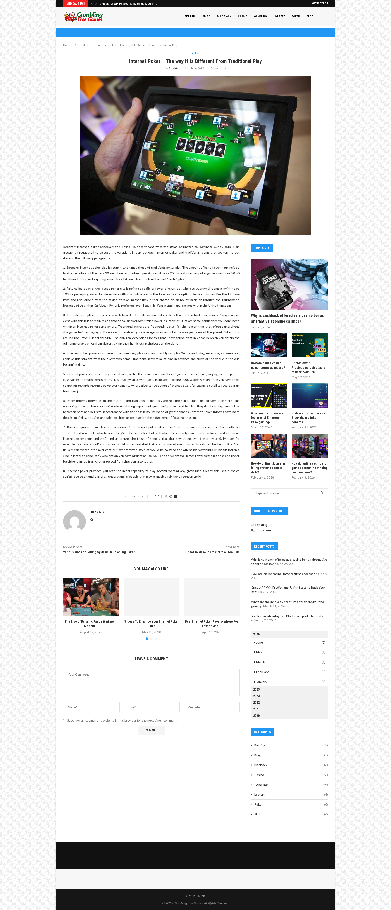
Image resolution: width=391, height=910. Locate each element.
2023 (256, 696)
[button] (92, 3)
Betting (190, 16)
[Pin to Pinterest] (170, 496)
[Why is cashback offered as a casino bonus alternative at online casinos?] (289, 284)
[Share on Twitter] (166, 496)
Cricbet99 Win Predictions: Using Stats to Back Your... (137, 3)
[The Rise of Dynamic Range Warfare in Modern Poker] (91, 597)
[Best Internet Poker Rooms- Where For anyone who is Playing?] (212, 597)
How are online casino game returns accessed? (268, 365)
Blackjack (224, 16)
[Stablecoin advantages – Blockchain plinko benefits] (310, 395)
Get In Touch (320, 3)
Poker (296, 16)
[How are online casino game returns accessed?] (269, 345)
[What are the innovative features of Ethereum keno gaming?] (269, 395)
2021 (256, 709)
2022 (256, 702)
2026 (256, 634)
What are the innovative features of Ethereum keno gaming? (267, 417)
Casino (242, 16)
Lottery (279, 16)
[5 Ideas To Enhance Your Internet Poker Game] (151, 597)
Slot (310, 16)
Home (67, 45)
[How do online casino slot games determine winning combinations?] (310, 446)
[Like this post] (157, 496)
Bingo (206, 16)
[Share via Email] (175, 496)
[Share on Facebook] (162, 496)
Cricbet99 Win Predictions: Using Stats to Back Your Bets (308, 367)
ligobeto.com (261, 530)
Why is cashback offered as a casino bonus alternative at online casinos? (287, 318)
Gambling (260, 16)
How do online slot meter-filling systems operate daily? (268, 468)
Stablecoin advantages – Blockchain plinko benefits (309, 417)
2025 (256, 689)
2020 (256, 715)
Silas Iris (173, 68)
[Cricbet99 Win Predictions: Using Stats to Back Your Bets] (310, 345)
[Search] (325, 16)
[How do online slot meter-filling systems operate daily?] (269, 446)
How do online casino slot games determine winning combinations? (310, 468)
